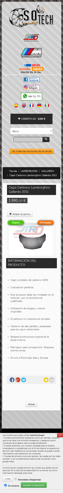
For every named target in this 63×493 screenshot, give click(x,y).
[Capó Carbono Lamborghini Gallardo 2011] (31, 238)
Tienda (13, 171)
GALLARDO (47, 171)
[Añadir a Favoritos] (46, 379)
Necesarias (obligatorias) (29, 479)
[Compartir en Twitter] (23, 379)
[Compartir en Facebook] (12, 379)
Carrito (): (32, 118)
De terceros (13, 486)
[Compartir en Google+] (17, 379)
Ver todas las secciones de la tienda (31, 151)
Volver (31, 404)
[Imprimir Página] (51, 379)
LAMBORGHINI (29, 171)
